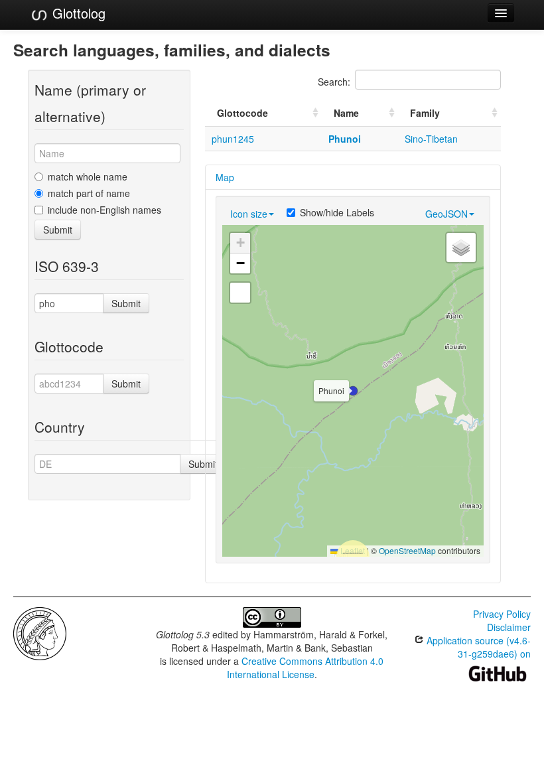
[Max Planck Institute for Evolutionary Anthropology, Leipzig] (39, 632)
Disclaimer (509, 627)
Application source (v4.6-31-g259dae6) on (477, 647)
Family (425, 112)
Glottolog (76, 13)
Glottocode (242, 112)
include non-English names (104, 209)
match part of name (89, 193)
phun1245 (233, 138)
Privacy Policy (502, 613)
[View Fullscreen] (240, 293)
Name (346, 112)
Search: (334, 81)
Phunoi (344, 138)
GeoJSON (446, 213)
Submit (57, 229)
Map (225, 177)
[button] (353, 390)
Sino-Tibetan (431, 138)
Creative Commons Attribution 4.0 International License (305, 667)
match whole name (87, 176)
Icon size (248, 213)
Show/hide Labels (337, 212)
